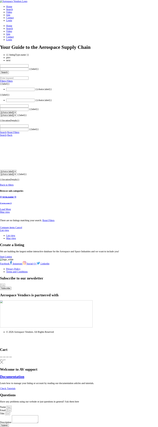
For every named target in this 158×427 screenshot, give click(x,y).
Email (3, 410)
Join (8, 15)
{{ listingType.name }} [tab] (17, 54)
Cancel (18, 227)
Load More (5, 209)
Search (9, 9)
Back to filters (7, 185)
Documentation (12, 377)
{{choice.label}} (43, 89)
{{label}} (34, 69)
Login (9, 20)
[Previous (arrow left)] (1, 359)
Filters (3, 81)
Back (9, 135)
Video (9, 12)
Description (6, 422)
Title (2, 413)
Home (9, 6)
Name (3, 407)
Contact (10, 17)
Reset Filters (13, 132)
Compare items (7, 227)
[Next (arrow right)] (4, 359)
